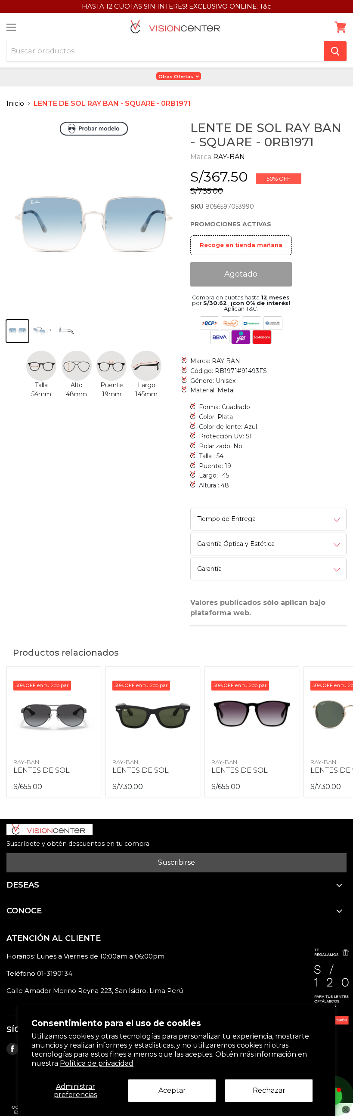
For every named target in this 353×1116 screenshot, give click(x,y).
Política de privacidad (96, 1063)
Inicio (15, 103)
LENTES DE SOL (41, 770)
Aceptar (172, 1090)
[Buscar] (335, 51)
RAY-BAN (229, 157)
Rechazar (269, 1090)
